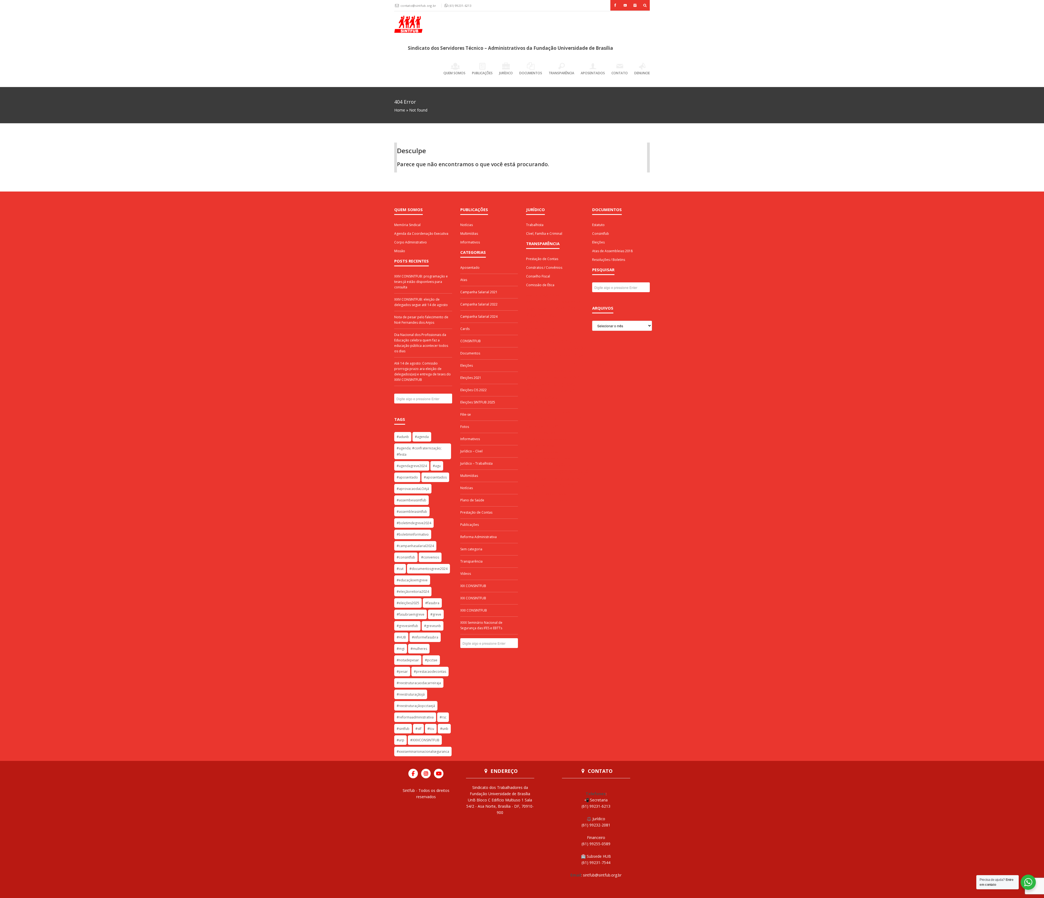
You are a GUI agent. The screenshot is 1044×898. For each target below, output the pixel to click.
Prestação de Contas (476, 512)
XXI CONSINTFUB (473, 598)
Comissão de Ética (540, 285)
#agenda (422, 436)
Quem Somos (454, 73)
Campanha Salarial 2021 (479, 292)
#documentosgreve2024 (428, 568)
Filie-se (465, 414)
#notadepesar (408, 660)
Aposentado (470, 267)
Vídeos (465, 573)
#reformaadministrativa (415, 717)
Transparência (561, 73)
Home (399, 110)
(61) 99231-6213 (460, 6)
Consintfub (600, 233)
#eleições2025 (408, 603)
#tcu (430, 728)
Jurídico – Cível (471, 451)
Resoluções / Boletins (608, 259)
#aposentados (435, 477)
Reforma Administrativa (478, 537)
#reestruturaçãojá (411, 694)
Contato (619, 73)
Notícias (466, 225)
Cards (465, 328)
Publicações (482, 73)
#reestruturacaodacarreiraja (419, 683)
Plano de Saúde (472, 500)
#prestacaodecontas (430, 671)
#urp (400, 740)
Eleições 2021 (470, 377)
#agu (437, 466)
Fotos (464, 426)
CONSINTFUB (470, 341)
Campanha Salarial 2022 (479, 304)
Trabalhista (534, 225)
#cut (400, 568)
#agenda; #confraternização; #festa (419, 451)
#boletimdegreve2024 (414, 523)
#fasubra (432, 603)
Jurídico (506, 73)
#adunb (403, 436)
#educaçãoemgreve (412, 580)
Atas (463, 279)
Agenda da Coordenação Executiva (421, 233)
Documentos (530, 73)
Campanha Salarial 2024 (479, 316)
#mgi (401, 648)
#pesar (402, 671)
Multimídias (469, 233)
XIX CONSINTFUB (473, 586)
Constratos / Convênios (544, 267)
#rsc (443, 717)
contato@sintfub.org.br (418, 6)
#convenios (430, 557)
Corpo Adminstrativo (410, 242)
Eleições (466, 365)
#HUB (401, 637)
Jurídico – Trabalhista (476, 463)
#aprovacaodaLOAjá (413, 488)
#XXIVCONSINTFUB (424, 740)
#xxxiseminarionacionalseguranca (423, 751)
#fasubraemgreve (410, 614)
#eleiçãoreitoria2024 (413, 591)
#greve (435, 614)
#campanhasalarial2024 (415, 546)
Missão (399, 251)
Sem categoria (471, 549)
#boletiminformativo (413, 534)
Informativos (470, 242)
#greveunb (432, 626)
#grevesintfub (407, 626)
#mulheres (419, 648)
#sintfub (403, 728)
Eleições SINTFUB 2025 (477, 402)
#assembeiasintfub (411, 500)
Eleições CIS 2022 (473, 390)
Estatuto (598, 225)
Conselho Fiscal (538, 276)
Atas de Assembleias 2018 (612, 251)
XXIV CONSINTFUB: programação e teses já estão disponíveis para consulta (421, 281)
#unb (444, 728)
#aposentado (407, 477)
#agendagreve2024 (412, 466)
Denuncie (642, 73)
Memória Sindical (407, 225)
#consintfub (406, 557)
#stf (418, 728)
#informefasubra (425, 637)
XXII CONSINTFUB (473, 610)
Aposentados (593, 73)
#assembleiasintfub (412, 511)
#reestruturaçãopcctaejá (416, 705)
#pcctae (431, 660)
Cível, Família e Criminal (544, 233)
